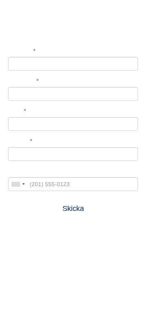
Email (17, 111)
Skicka (73, 208)
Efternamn (23, 81)
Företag (20, 141)
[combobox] (18, 184)
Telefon (17, 171)
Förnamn (21, 51)
